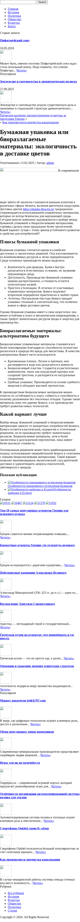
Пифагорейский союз (14, 40)
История (13, 12)
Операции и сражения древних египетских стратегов (37, 666)
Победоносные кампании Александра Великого (33, 572)
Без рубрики (16, 893)
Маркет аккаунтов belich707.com (23, 700)
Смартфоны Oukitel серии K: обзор (24, 828)
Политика (14, 15)
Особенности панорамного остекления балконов (40, 486)
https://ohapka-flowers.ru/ (38, 209)
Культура (14, 22)
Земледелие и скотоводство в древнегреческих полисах (38, 81)
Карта (12, 26)
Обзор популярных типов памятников (27, 731)
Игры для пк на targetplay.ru (20, 762)
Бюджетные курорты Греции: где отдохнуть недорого (37, 545)
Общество (14, 19)
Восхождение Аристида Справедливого (27, 603)
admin (50, 162)
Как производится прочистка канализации (30, 122)
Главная (13, 8)
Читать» (21, 70)
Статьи (12, 910)
